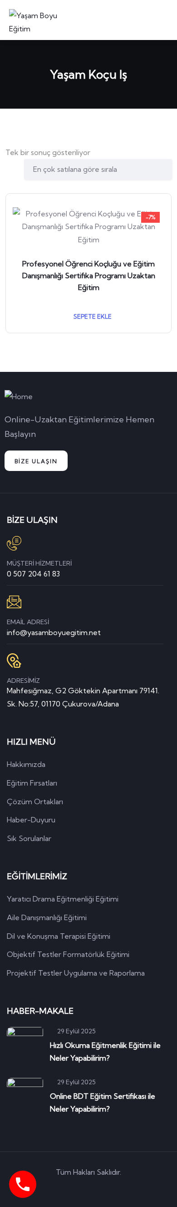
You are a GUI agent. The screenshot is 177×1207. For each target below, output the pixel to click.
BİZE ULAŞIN (36, 461)
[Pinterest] (102, 1188)
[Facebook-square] (76, 1188)
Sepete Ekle (92, 316)
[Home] (19, 396)
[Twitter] (50, 1188)
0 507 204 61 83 (33, 573)
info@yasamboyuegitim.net (54, 632)
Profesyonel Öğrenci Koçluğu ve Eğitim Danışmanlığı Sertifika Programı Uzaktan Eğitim (88, 275)
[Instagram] (128, 1188)
